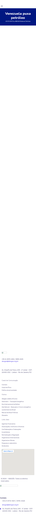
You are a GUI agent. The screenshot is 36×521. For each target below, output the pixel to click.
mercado (12, 289)
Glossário (5, 415)
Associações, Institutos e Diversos (13, 426)
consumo (5, 277)
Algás (10, 269)
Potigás (26, 292)
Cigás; (4, 274)
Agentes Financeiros (8, 424)
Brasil (24, 271)
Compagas (28, 274)
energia (20, 280)
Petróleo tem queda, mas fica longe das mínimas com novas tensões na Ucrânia (16, 159)
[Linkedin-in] (2, 347)
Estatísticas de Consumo (10, 216)
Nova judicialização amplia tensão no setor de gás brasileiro (17, 258)
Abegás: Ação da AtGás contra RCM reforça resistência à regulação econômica (15, 250)
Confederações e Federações (11, 429)
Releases (5, 213)
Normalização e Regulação (10, 435)
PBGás (4, 292)
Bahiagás (27, 269)
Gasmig (11, 283)
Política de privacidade (9, 390)
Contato (4, 385)
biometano (12, 271)
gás (23, 286)
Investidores (6, 432)
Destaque (5, 219)
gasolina (5, 286)
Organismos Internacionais (10, 437)
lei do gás (5, 289)
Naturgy (26, 289)
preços (12, 87)
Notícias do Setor (7, 209)
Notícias (28, 21)
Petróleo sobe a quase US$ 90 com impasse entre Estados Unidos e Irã (17, 113)
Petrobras (11, 292)
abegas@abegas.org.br (11, 311)
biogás (4, 271)
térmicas (5, 298)
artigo (20, 269)
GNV (19, 286)
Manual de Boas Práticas (10, 412)
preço (31, 292)
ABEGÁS (5, 269)
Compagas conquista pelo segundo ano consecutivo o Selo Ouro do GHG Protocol (18, 242)
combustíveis (12, 274)
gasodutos (26, 283)
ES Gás (26, 280)
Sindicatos (5, 446)
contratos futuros (15, 277)
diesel (4, 280)
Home (4, 206)
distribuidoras (12, 280)
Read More (8, 138)
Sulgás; (24, 295)
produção (11, 295)
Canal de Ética (6, 387)
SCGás (18, 295)
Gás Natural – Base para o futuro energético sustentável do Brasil (16, 408)
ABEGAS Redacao (20, 21)
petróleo (5, 87)
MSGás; (20, 289)
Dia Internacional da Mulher (11, 404)
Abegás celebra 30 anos (9, 399)
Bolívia (19, 271)
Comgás (20, 274)
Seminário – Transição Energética (13, 401)
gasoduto (18, 283)
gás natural (30, 286)
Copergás (25, 277)
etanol (4, 283)
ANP (16, 269)
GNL (14, 286)
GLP (10, 286)
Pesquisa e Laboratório (9, 443)
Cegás (30, 271)
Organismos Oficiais (8, 440)
